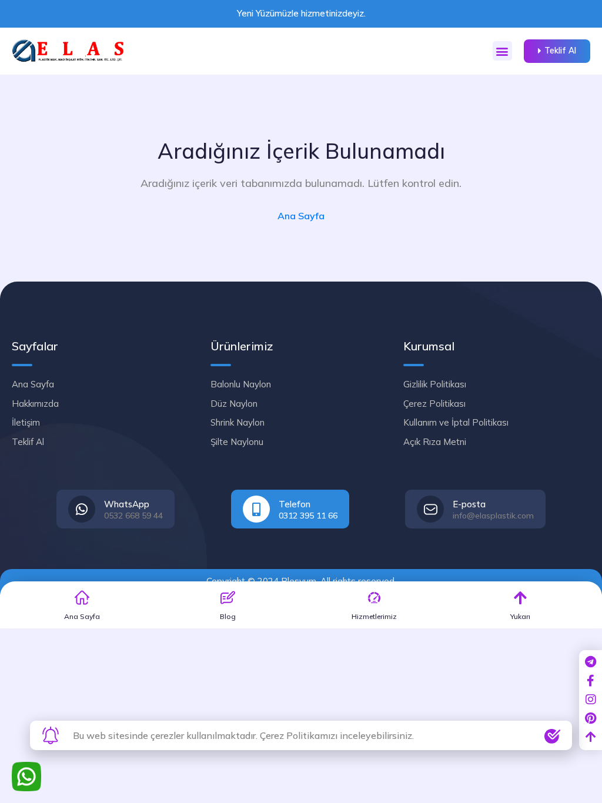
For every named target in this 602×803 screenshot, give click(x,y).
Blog (228, 616)
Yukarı (520, 616)
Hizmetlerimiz (374, 616)
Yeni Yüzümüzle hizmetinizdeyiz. (301, 13)
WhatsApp (126, 504)
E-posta (469, 504)
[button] (502, 51)
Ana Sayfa (301, 216)
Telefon (294, 504)
